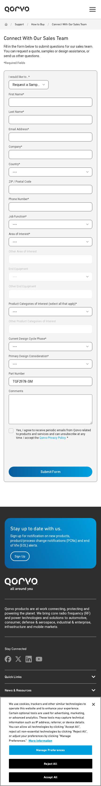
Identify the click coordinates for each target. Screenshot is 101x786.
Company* (15, 146)
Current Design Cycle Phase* (27, 338)
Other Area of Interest (23, 251)
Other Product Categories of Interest (32, 321)
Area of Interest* (19, 234)
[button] (29, 84)
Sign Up (20, 556)
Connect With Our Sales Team (69, 24)
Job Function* (18, 216)
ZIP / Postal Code (20, 181)
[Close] (93, 704)
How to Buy (38, 24)
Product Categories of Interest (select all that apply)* (43, 303)
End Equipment (18, 269)
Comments (16, 391)
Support (19, 24)
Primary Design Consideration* (29, 356)
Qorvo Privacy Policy (52, 437)
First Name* (16, 94)
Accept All (50, 777)
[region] (50, 741)
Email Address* (19, 129)
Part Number (17, 373)
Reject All (50, 763)
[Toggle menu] (92, 9)
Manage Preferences (50, 750)
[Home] (6, 24)
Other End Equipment (22, 286)
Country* (14, 164)
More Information (40, 740)
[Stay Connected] (8, 659)
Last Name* (16, 111)
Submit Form (51, 472)
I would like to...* (19, 76)
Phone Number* (19, 199)
